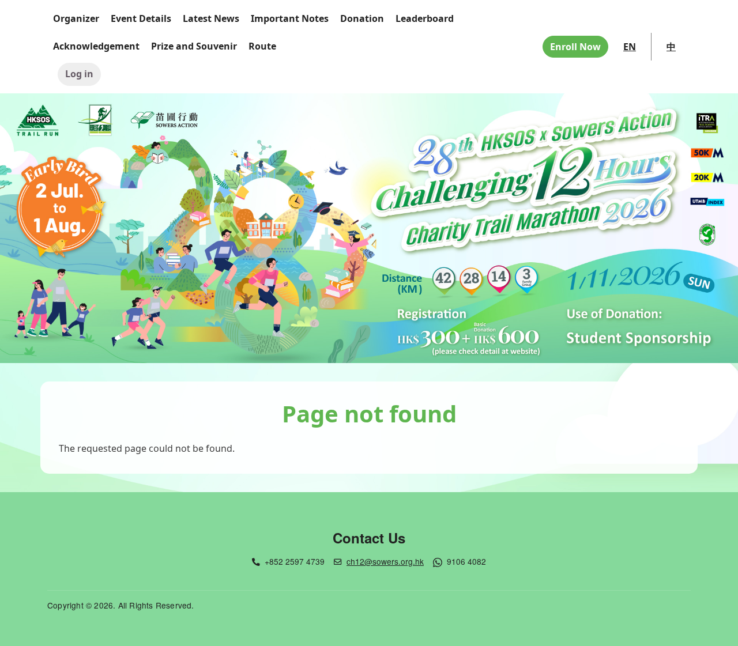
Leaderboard (425, 18)
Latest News (211, 18)
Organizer (76, 18)
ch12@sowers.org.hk (385, 561)
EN (629, 46)
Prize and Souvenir (194, 46)
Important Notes (290, 18)
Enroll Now (575, 46)
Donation (362, 18)
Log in (79, 73)
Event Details (141, 18)
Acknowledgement (96, 46)
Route (262, 46)
